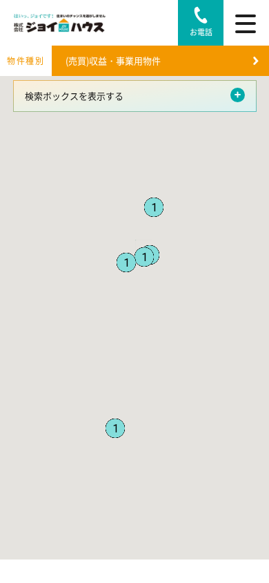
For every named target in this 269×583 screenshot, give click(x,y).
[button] (154, 207)
